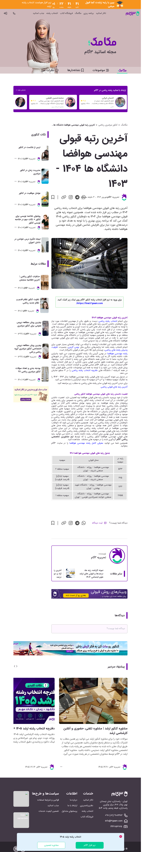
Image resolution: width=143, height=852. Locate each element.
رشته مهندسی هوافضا (117, 353)
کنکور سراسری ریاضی (107, 125)
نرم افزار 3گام (90, 845)
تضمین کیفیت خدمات (49, 811)
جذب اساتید (38, 13)
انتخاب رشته (52, 13)
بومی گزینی (73, 347)
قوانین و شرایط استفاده (48, 800)
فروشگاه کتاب (66, 13)
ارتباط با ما (72, 805)
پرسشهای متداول (69, 811)
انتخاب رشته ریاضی (107, 321)
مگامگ (78, 13)
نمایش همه (22, 90)
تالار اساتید (101, 13)
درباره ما (73, 800)
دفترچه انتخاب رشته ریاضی (84, 370)
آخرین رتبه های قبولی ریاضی (114, 387)
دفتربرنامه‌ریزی (86, 805)
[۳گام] (132, 13)
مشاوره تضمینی (51, 845)
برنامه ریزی (89, 13)
